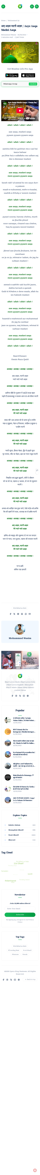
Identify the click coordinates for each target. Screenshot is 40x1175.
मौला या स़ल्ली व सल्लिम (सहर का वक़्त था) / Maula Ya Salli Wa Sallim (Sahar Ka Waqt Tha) (23, 742)
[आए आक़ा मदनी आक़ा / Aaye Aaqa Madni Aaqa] (20, 52)
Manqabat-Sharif (15, 830)
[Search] (37, 6)
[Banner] (20, 660)
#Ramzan (15, 954)
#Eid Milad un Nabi (19, 608)
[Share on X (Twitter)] (14, 614)
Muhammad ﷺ (13, 20)
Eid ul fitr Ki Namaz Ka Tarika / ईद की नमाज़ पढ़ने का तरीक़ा (24, 788)
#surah (25, 954)
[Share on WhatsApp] (26, 614)
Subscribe (20, 914)
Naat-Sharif (13, 835)
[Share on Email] (30, 614)
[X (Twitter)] (20, 696)
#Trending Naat (13, 950)
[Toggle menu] (3, 6)
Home (3, 20)
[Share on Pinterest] (18, 614)
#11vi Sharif (27, 950)
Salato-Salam (14, 825)
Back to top (31, 979)
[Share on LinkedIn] (22, 614)
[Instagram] (16, 696)
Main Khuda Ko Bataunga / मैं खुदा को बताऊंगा (23, 776)
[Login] (32, 6)
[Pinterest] (28, 696)
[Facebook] (12, 696)
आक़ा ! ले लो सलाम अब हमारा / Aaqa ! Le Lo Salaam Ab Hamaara (24, 799)
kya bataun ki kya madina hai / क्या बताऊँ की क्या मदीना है (24, 753)
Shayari (11, 840)
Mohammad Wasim (8, 35)
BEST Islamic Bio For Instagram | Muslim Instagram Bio (24, 730)
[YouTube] (24, 696)
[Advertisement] (20, 93)
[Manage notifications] (35, 1170)
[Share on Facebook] (10, 614)
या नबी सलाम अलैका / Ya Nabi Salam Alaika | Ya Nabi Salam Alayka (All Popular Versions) (24, 719)
